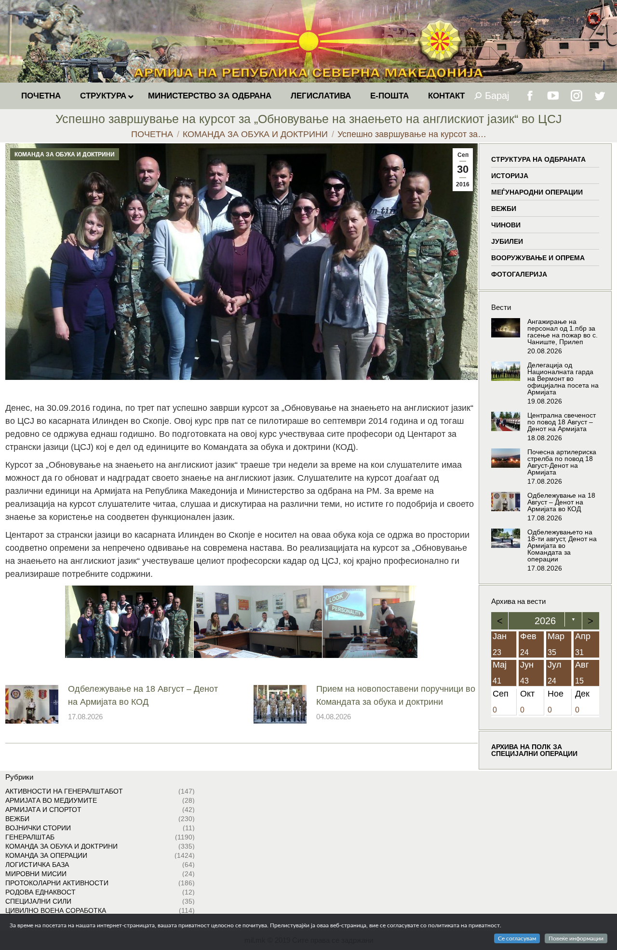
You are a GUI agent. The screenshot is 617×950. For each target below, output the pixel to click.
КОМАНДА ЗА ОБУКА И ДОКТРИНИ (64, 154)
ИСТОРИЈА (509, 175)
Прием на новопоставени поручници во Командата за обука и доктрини (395, 695)
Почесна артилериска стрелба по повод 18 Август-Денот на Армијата (561, 461)
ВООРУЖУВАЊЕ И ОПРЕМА (538, 257)
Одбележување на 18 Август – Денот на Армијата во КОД (143, 695)
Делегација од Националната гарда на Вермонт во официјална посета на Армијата (563, 378)
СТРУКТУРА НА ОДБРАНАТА (538, 159)
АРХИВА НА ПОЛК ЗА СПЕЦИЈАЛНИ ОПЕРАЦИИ (534, 750)
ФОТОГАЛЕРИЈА (519, 274)
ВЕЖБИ (503, 208)
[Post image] (31, 704)
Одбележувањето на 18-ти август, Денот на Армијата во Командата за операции (562, 545)
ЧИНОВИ (506, 225)
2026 (545, 620)
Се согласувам (517, 938)
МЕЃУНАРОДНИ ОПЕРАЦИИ (537, 192)
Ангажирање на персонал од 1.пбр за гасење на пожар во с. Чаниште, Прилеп (562, 331)
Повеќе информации (576, 938)
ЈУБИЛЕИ (507, 241)
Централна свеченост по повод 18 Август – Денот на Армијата (561, 422)
